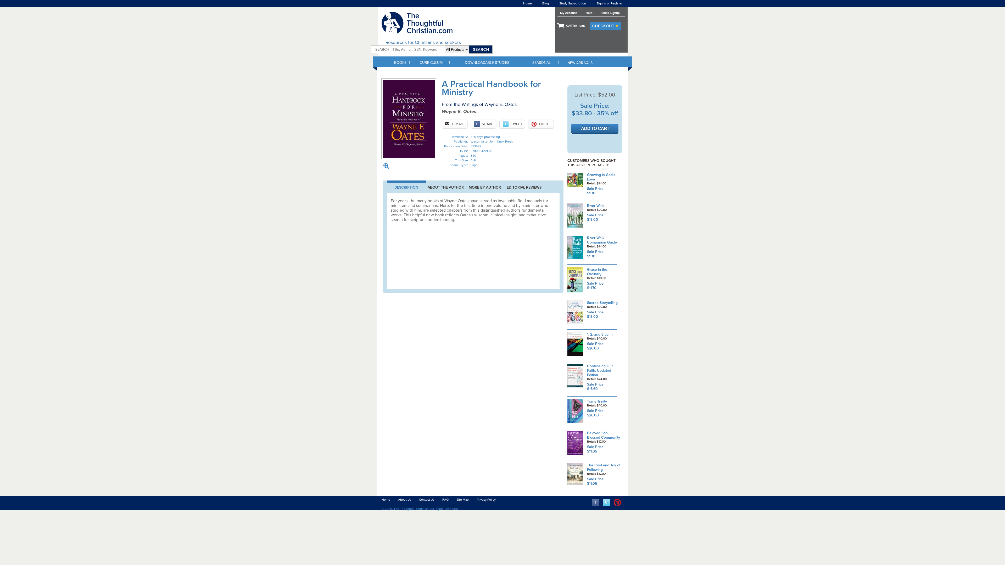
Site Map (462, 499)
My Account (568, 13)
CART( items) (576, 25)
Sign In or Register (609, 3)
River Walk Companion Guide (602, 240)
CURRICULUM (431, 62)
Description (406, 187)
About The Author (446, 187)
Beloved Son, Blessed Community (603, 435)
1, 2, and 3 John (600, 334)
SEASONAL (541, 62)
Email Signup (610, 13)
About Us (404, 499)
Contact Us (426, 499)
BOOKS (400, 62)
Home (527, 3)
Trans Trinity (597, 401)
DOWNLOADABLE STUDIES (487, 62)
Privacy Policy (486, 499)
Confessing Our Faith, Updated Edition (600, 370)
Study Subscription (572, 3)
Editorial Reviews (524, 187)
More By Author (485, 187)
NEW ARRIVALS (580, 63)
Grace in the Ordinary (597, 271)
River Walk (595, 206)
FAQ (445, 499)
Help (589, 13)
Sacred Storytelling (602, 303)
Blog (545, 3)
